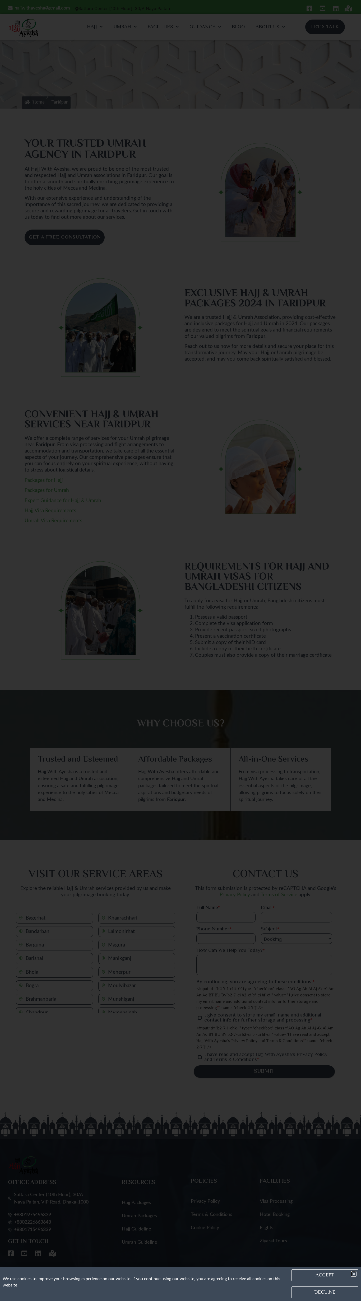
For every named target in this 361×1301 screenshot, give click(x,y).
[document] (180, 650)
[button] (354, 1274)
